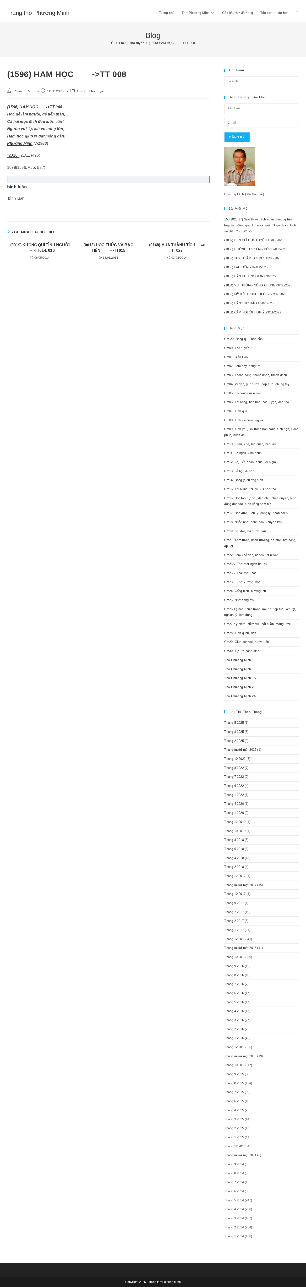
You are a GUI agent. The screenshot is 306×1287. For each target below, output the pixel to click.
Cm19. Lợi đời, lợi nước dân (245, 531)
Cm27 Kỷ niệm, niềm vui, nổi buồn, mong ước (257, 624)
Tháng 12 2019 (235, 822)
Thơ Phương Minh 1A (240, 678)
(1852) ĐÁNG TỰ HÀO (240, 303)
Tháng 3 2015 (234, 1119)
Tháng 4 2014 (234, 1209)
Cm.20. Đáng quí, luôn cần (243, 339)
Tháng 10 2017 (235, 894)
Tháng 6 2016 (234, 993)
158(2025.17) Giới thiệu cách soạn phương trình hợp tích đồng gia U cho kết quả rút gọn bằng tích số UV (260, 225)
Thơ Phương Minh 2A (240, 696)
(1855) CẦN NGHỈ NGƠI (241, 276)
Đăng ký (237, 137)
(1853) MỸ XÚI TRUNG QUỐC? (246, 294)
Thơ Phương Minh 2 (238, 687)
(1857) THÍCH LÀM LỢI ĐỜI (244, 258)
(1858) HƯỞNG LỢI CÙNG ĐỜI (247, 249)
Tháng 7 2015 (234, 1092)
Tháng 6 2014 (234, 1191)
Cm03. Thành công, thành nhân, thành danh (255, 375)
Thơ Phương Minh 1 (238, 669)
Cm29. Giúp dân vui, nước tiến (246, 642)
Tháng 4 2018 (234, 858)
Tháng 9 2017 (234, 903)
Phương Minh (25, 91)
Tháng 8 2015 (234, 1083)
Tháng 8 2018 (234, 840)
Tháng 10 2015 (235, 1065)
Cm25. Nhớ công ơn (238, 600)
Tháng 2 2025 (234, 741)
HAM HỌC (28, 107)
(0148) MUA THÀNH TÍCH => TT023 (177, 247)
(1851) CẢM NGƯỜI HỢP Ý (244, 312)
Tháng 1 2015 (234, 1137)
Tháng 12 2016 (235, 939)
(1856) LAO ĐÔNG (237, 267)
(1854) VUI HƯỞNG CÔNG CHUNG (249, 285)
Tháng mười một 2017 (240, 885)
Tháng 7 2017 (234, 912)
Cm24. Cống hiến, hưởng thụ (245, 591)
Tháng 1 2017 (234, 930)
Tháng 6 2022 (234, 786)
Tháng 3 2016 (234, 1020)
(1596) (12, 107)
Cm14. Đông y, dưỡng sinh (243, 480)
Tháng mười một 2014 (240, 1155)
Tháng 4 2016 (234, 1011)
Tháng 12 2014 (235, 1146)
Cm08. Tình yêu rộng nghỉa (243, 420)
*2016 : (13, 155)
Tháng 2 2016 (234, 1029)
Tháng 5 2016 (234, 1002)
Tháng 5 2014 (234, 1200)
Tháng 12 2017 (235, 876)
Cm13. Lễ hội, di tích (239, 471)
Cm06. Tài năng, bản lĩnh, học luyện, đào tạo (256, 402)
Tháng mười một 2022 (240, 749)
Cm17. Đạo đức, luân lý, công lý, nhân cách (255, 513)
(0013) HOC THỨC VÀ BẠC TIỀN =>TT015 (108, 247)
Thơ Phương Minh (237, 660)
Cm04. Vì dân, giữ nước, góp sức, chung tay (256, 384)
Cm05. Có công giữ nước (242, 393)
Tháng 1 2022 (234, 795)
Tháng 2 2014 (234, 1227)
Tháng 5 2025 (234, 722)
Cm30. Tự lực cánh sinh (241, 651)
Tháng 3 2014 (234, 1218)
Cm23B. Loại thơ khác (240, 573)
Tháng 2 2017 (234, 921)
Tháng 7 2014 (234, 1182)
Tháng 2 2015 (234, 1128)
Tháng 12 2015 (235, 1047)
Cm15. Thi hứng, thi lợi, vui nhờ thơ (250, 489)
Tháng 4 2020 (234, 803)
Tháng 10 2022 (235, 759)
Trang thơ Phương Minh (38, 13)
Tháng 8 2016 (234, 975)
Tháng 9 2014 (234, 1164)
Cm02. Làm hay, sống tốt (242, 366)
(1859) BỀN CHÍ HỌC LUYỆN (245, 240)
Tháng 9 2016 (234, 966)
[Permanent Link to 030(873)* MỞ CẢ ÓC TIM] (42, 107)
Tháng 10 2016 (235, 957)
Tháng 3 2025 (234, 732)
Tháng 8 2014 (234, 1173)
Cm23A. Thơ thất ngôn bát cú (245, 564)
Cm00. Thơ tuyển (91, 91)
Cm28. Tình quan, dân (240, 633)
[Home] (112, 43)
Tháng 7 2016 (234, 984)
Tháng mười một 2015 (240, 1056)
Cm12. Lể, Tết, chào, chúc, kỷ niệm (250, 462)
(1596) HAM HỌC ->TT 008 (172, 43)
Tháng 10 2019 (235, 831)
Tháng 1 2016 (234, 1038)
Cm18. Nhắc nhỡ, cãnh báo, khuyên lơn (253, 522)
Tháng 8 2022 (234, 768)
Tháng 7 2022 (234, 776)
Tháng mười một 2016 (240, 948)
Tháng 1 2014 (234, 1236)
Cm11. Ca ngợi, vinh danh (243, 453)
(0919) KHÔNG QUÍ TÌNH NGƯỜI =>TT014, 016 (40, 247)
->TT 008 (54, 107)
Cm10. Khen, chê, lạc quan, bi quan (250, 444)
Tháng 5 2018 (234, 849)
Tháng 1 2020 (234, 813)
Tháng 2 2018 (234, 867)
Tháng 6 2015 (234, 1101)
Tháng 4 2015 (234, 1110)
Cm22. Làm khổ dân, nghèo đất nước (251, 555)
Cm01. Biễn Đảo (236, 357)
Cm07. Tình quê (235, 411)
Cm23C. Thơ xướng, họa (242, 582)
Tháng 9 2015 (234, 1074)
